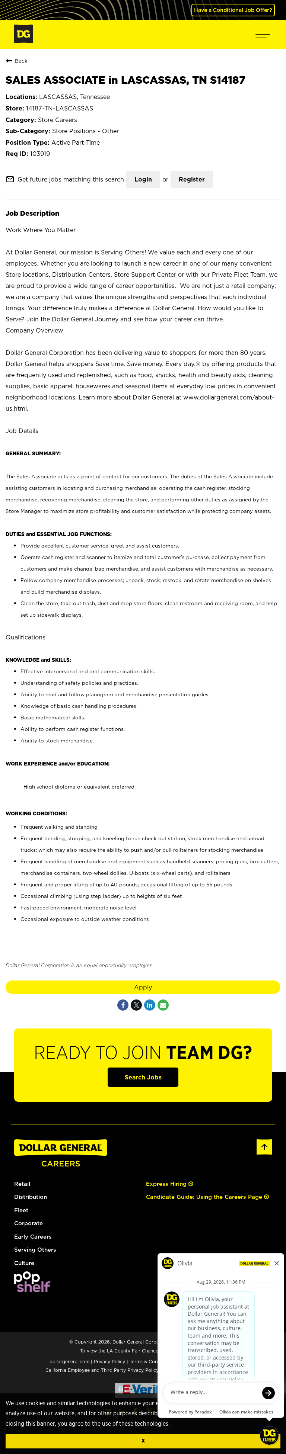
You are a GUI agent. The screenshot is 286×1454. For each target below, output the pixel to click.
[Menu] (263, 34)
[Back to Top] (264, 1153)
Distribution (30, 1197)
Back (21, 61)
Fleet (21, 1210)
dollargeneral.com (69, 1361)
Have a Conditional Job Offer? (233, 10)
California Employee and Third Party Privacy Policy (102, 1370)
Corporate (28, 1223)
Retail (22, 1184)
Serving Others (35, 1249)
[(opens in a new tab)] (32, 1290)
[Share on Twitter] (136, 1005)
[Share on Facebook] (123, 1005)
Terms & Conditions (151, 1361)
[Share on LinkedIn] (149, 1005)
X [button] (143, 1441)
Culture (24, 1263)
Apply (143, 987)
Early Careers (33, 1236)
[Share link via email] (163, 1005)
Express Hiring (167, 1184)
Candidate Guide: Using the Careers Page (205, 1197)
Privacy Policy (109, 1361)
